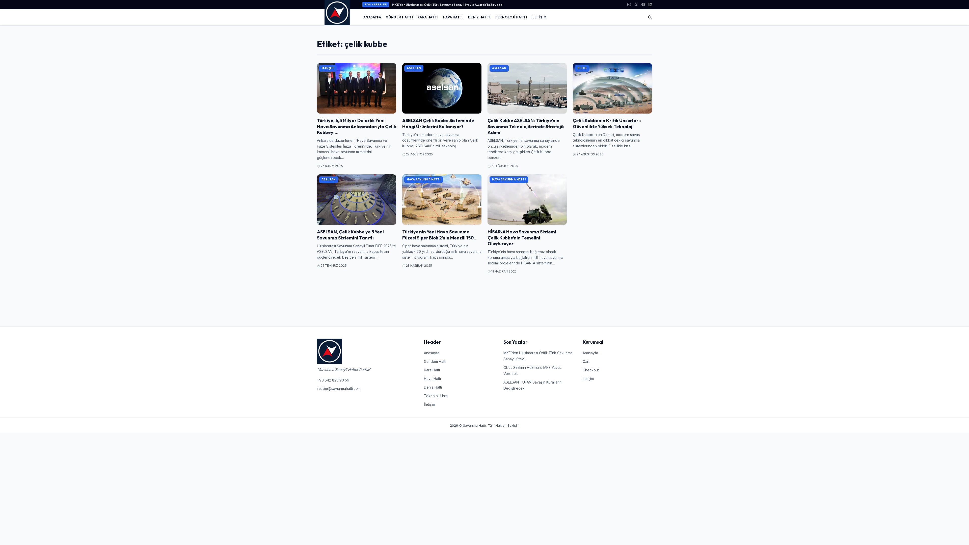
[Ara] (650, 17)
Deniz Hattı (479, 17)
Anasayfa (372, 17)
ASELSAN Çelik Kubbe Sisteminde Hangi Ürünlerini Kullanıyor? (438, 123)
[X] (636, 4)
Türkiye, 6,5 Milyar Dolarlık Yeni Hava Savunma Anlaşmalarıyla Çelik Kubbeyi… (356, 126)
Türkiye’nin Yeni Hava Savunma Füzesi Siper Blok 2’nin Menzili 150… (439, 234)
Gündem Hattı (399, 17)
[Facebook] (643, 4)
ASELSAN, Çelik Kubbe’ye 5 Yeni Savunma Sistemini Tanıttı (350, 234)
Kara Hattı (427, 17)
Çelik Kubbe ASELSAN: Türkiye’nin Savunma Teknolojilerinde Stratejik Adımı (526, 126)
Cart (586, 361)
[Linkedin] (650, 4)
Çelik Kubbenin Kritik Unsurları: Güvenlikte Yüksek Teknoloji (607, 123)
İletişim (538, 17)
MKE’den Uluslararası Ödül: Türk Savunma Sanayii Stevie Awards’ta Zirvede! (447, 5)
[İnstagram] (629, 4)
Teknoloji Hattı (511, 17)
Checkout (591, 370)
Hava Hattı (453, 17)
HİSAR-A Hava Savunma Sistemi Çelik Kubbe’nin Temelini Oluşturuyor (522, 238)
